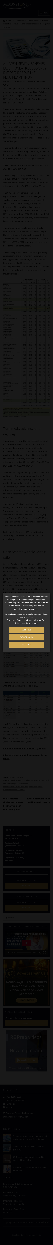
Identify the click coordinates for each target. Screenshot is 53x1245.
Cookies (26, 645)
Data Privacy (26, 637)
